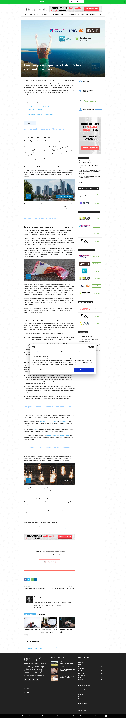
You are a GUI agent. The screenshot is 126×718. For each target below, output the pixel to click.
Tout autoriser (84, 370)
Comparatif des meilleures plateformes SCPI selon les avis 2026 (89, 161)
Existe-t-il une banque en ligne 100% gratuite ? (38, 106)
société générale (39, 208)
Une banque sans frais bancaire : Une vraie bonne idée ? (40, 114)
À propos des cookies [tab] (84, 351)
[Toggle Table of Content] (33, 123)
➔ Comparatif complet (76, 2)
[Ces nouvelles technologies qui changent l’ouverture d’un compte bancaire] (67, 622)
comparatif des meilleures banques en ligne (57, 435)
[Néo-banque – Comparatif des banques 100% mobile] (54, 678)
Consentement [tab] (41, 351)
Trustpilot (26, 688)
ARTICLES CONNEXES (30, 614)
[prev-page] (25, 635)
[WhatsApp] (32, 579)
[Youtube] (37, 679)
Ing (57, 421)
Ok (106, 715)
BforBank (53, 421)
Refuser (42, 370)
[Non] (124, 716)
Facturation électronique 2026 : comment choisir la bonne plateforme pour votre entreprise (90, 171)
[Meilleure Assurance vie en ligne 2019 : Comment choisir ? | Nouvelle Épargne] (54, 663)
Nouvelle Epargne (62, 528)
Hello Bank (42, 421)
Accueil (25, 18)
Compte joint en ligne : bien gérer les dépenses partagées (88, 166)
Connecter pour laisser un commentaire (34, 644)
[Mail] (38, 608)
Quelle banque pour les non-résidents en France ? (63, 589)
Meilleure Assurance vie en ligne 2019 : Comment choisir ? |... (67, 663)
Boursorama (63, 421)
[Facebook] (25, 579)
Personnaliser (62, 370)
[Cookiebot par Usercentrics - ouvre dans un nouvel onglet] (87, 347)
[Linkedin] (35, 579)
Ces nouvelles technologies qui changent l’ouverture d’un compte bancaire (66, 631)
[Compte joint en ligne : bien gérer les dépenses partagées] (32, 622)
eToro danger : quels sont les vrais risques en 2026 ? (90, 181)
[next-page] (27, 635)
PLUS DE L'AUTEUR (41, 614)
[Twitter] (28, 579)
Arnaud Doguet (29, 72)
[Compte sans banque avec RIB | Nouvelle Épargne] (54, 671)
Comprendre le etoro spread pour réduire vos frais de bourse (89, 177)
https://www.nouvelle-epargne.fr (39, 599)
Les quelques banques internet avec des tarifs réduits (39, 112)
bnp (47, 208)
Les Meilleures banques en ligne (88, 690)
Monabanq (35, 429)
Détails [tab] (63, 351)
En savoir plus (90, 14)
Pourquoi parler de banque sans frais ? (36, 109)
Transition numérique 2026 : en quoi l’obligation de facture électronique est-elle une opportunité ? (49, 631)
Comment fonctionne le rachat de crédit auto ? (35, 588)
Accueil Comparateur (31, 14)
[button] (100, 15)
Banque (30, 18)
